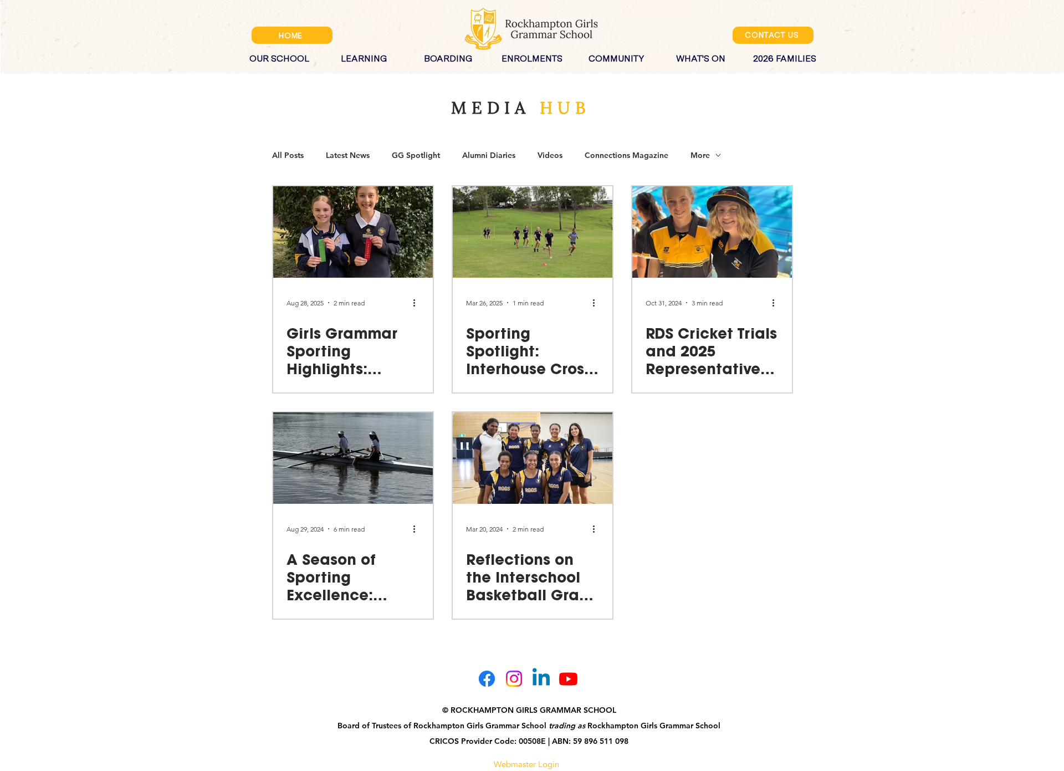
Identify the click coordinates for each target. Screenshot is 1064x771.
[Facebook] (487, 679)
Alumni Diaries (488, 155)
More (700, 155)
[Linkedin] (541, 679)
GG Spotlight (416, 155)
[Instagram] (514, 679)
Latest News (348, 155)
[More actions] (417, 302)
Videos (550, 155)
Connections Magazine (626, 155)
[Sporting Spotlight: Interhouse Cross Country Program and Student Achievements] (532, 232)
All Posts (288, 155)
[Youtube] (568, 679)
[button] (279, 54)
